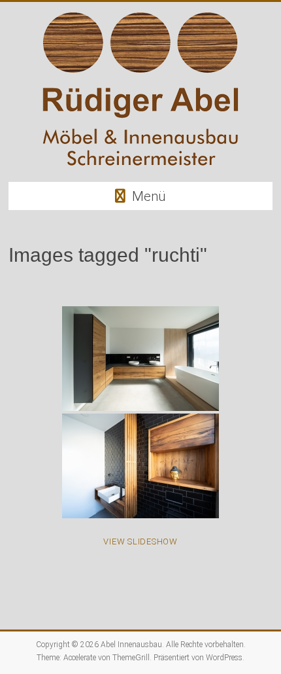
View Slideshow (140, 541)
